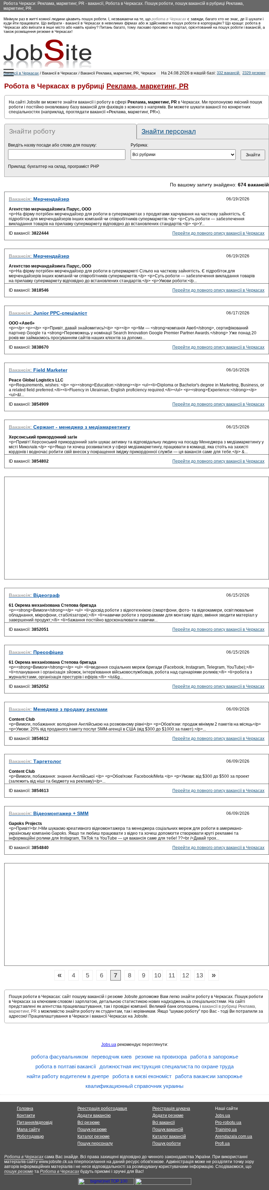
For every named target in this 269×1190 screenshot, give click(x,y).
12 (185, 975)
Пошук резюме (92, 1129)
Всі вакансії (163, 1122)
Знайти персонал (169, 131)
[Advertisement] (137, 530)
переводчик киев (111, 1057)
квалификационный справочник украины (134, 1086)
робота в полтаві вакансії (65, 1066)
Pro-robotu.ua (228, 1122)
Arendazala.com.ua (233, 1136)
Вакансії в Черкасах (21, 73)
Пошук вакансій (167, 1129)
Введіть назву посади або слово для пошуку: (52, 145)
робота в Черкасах (169, 19)
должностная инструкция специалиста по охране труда (166, 1066)
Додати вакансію (94, 1115)
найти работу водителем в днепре (68, 1076)
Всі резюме (88, 1122)
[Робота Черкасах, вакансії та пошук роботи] (47, 54)
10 (157, 975)
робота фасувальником (59, 1057)
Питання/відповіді (35, 1122)
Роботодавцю (30, 1136)
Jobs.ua (108, 1044)
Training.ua (226, 1129)
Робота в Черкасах (23, 1156)
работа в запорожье (214, 1057)
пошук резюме (18, 1171)
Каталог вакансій (169, 1136)
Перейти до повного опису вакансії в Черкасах (218, 233)
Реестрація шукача (171, 1108)
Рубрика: (139, 145)
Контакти (26, 1115)
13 (199, 975)
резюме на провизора (161, 1057)
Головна (25, 1108)
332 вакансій (228, 73)
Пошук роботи (166, 1143)
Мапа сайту (28, 1129)
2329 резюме (253, 73)
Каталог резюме (93, 1136)
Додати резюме (168, 1115)
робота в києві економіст (142, 1076)
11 (171, 975)
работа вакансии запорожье (208, 1076)
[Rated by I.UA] (163, 1183)
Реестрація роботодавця (102, 1108)
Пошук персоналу (95, 1143)
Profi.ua (222, 1143)
